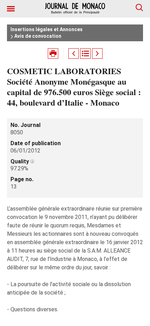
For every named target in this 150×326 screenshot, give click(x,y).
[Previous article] (73, 53)
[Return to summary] (85, 53)
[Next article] (97, 53)
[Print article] (53, 53)
